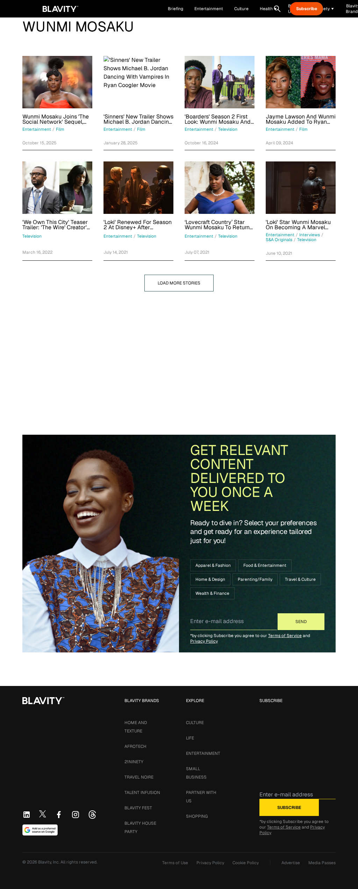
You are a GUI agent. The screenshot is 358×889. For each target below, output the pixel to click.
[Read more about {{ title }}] (57, 82)
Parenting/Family (255, 579)
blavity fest (138, 808)
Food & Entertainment (264, 565)
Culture (195, 722)
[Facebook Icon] (59, 814)
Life (190, 738)
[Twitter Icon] (42, 813)
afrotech (135, 746)
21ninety (133, 762)
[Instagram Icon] (75, 814)
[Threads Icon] (92, 814)
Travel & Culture (300, 579)
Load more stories (179, 283)
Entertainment (203, 753)
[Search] (277, 9)
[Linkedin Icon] (26, 814)
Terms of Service (285, 635)
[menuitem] (268, 8)
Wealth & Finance (212, 593)
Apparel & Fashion (213, 565)
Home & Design (210, 579)
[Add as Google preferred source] (40, 830)
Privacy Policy (204, 641)
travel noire (138, 777)
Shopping (197, 816)
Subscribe (306, 9)
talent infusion (142, 792)
